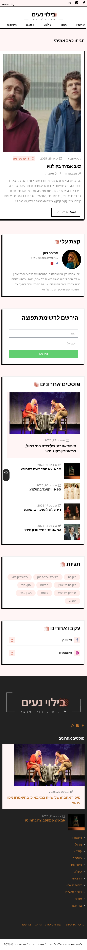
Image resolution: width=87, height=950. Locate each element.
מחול (64, 24)
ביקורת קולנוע (20, 577)
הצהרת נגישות (54, 924)
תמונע (72, 601)
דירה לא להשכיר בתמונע (42, 509)
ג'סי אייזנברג (74, 158)
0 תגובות (51, 173)
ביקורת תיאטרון (67, 585)
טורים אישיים (73, 892)
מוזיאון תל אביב (67, 593)
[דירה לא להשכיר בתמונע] (72, 511)
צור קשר (76, 905)
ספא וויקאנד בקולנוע (45, 489)
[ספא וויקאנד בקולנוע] (72, 491)
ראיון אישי (26, 593)
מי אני (38, 924)
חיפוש (5, 4)
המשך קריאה (68, 211)
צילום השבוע (74, 885)
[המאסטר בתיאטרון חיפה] (72, 532)
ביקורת (72, 577)
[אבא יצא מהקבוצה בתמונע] (72, 471)
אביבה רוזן (71, 173)
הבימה (44, 585)
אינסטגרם (65, 653)
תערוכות (12, 24)
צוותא (44, 593)
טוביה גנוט (20, 944)
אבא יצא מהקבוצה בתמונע (41, 469)
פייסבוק (67, 640)
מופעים (30, 24)
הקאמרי (26, 585)
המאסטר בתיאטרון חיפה (42, 530)
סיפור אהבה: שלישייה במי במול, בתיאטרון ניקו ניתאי (50, 448)
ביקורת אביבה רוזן (47, 577)
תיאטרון (80, 24)
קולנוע (47, 24)
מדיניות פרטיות (75, 924)
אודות (78, 899)
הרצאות (77, 878)
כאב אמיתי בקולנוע (64, 166)
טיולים (78, 872)
